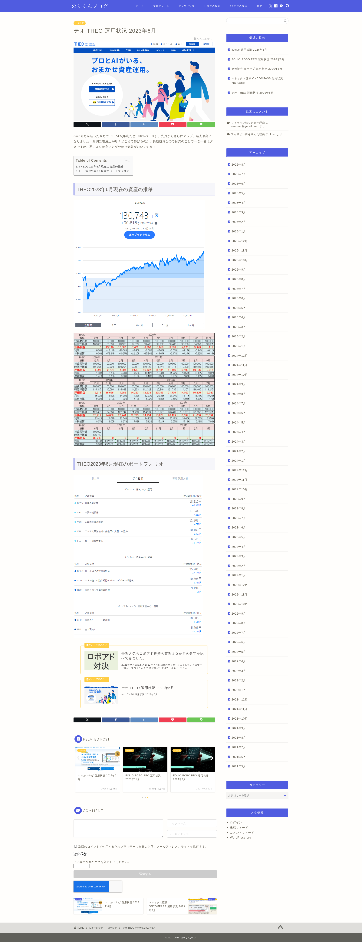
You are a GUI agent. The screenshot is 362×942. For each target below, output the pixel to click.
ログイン (236, 822)
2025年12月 (240, 241)
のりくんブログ (90, 6)
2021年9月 (239, 728)
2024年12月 (240, 355)
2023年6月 (239, 527)
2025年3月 (239, 327)
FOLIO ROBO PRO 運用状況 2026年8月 (258, 59)
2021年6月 (239, 756)
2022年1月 (239, 689)
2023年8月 (239, 508)
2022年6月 (239, 642)
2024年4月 (239, 432)
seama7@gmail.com (244, 126)
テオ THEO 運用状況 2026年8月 (253, 92)
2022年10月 (240, 604)
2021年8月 (239, 737)
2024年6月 (239, 412)
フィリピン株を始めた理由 (248, 122)
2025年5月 (239, 307)
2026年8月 (239, 164)
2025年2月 (239, 336)
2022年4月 (239, 661)
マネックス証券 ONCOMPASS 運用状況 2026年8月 (257, 81)
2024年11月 (239, 365)
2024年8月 (239, 393)
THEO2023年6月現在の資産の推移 (101, 166)
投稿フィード (239, 827)
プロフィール (161, 6)
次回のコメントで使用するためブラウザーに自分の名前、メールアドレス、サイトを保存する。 (143, 846)
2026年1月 (239, 231)
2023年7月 (239, 518)
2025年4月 (239, 317)
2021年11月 (239, 709)
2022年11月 (239, 594)
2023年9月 (239, 499)
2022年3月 (239, 670)
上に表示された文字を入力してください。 (102, 861)
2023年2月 (239, 565)
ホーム (140, 6)
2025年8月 (239, 279)
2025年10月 (240, 260)
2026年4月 (239, 202)
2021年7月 (239, 747)
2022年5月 (239, 651)
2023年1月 (239, 575)
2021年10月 (240, 718)
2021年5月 (239, 766)
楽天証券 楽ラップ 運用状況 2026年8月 (257, 68)
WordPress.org (240, 837)
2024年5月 (239, 422)
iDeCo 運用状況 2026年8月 (249, 49)
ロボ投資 (79, 23)
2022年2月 (239, 680)
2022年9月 (239, 613)
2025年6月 (239, 298)
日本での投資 (212, 6)
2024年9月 (239, 384)
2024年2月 (239, 451)
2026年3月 (239, 212)
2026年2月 (239, 221)
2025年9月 (239, 269)
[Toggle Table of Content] (125, 161)
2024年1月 (239, 460)
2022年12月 (240, 584)
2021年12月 (240, 699)
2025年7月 (239, 288)
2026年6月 (239, 183)
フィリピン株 (186, 6)
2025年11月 (239, 250)
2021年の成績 (238, 6)
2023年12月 (240, 470)
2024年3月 (239, 441)
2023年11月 (239, 479)
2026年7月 (239, 174)
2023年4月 (239, 546)
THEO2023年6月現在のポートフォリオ (104, 171)
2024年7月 (239, 403)
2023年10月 (240, 489)
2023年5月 (239, 537)
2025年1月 (239, 346)
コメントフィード (242, 832)
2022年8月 (239, 623)
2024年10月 (240, 374)
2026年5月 (239, 193)
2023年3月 (239, 556)
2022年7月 (239, 632)
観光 (259, 6)
